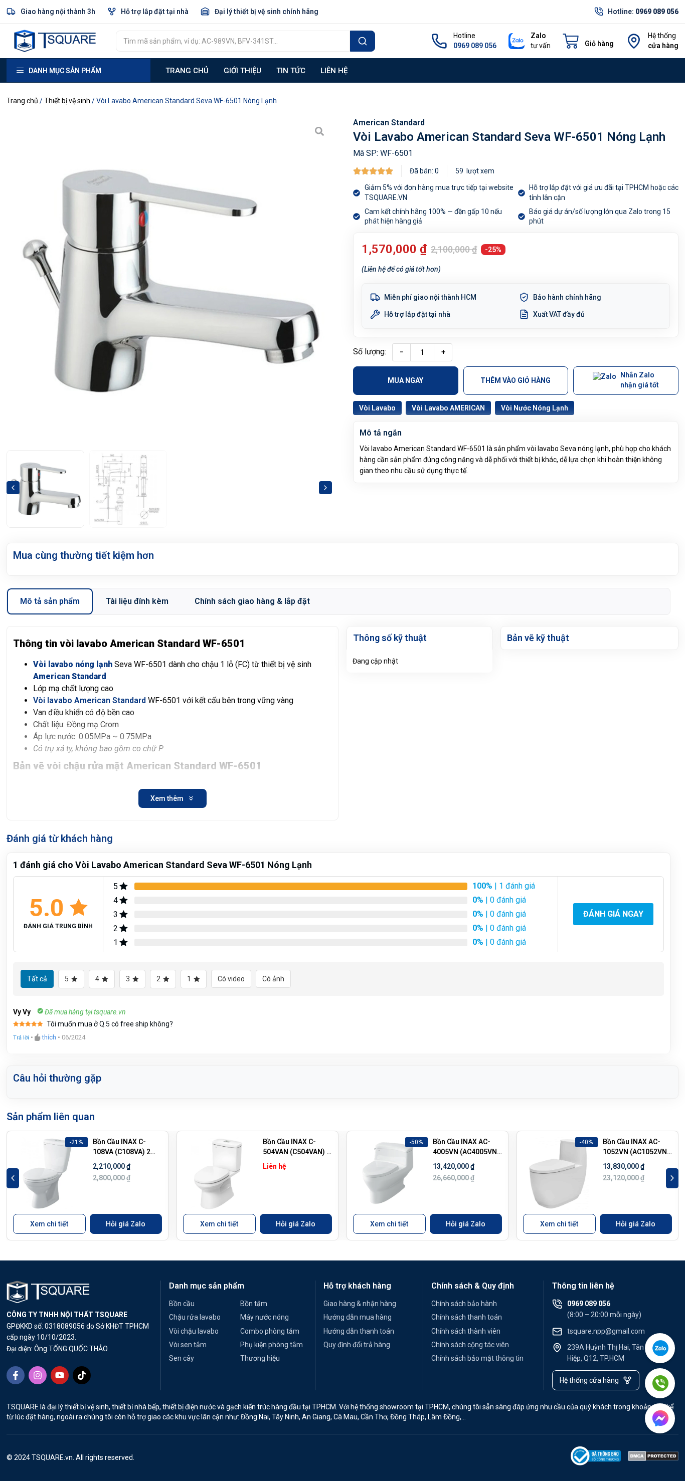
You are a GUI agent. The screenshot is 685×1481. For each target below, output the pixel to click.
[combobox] (233, 41)
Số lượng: (369, 351)
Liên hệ (334, 70)
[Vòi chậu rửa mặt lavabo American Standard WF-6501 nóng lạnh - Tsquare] (169, 281)
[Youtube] (60, 1375)
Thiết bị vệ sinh (67, 101)
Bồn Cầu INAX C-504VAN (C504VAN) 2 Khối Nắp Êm (296, 1151)
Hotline (464, 36)
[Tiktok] (82, 1375)
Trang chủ (187, 70)
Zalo (538, 36)
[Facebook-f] (16, 1375)
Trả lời (21, 1037)
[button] (13, 487)
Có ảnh (273, 979)
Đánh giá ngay (613, 914)
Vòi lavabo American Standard (89, 700)
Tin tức (290, 70)
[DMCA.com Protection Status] (653, 1457)
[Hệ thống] (634, 41)
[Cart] (588, 41)
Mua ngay (405, 380)
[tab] (50, 601)
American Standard (389, 122)
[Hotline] (439, 41)
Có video (231, 979)
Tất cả (37, 979)
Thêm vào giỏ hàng (515, 380)
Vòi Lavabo (377, 408)
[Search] (362, 41)
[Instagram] (38, 1375)
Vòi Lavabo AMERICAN (448, 408)
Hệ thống (662, 36)
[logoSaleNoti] (596, 1457)
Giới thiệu (242, 70)
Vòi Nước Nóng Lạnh (534, 408)
